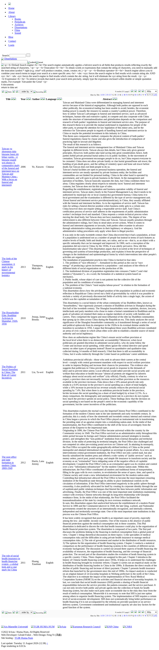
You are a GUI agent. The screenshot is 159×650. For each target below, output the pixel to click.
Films (17, 30)
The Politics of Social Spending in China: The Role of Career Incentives (10, 372)
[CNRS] (127, 626)
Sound (18, 33)
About (11, 12)
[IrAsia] (62, 626)
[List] (14, 92)
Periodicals (20, 21)
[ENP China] (111, 626)
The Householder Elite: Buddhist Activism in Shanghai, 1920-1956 (10, 318)
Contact (12, 41)
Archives (19, 24)
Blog (10, 37)
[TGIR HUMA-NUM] (43, 626)
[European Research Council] (85, 626)
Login (11, 45)
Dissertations (21, 27)
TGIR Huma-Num (24, 638)
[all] (155, 95)
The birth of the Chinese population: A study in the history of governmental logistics (9, 267)
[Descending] (45, 92)
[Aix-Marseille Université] (14, 626)
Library (12, 16)
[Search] (28, 55)
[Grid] (3, 92)
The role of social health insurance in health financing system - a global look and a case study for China (11, 562)
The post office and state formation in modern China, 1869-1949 (9, 462)
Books (18, 19)
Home (11, 8)
